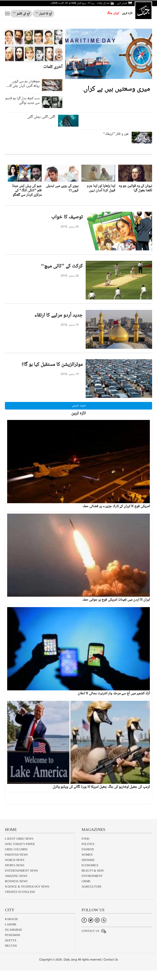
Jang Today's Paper (20, 844)
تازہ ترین (127, 13)
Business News (16, 881)
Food (85, 838)
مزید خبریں (78, 405)
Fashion (88, 849)
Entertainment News (21, 870)
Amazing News (16, 876)
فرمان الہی (122, 3)
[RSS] (103, 919)
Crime (86, 881)
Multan (11, 945)
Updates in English (20, 891)
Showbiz (88, 860)
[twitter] (90, 919)
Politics (88, 844)
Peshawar (12, 935)
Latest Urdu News (19, 838)
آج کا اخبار (45, 14)
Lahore (11, 924)
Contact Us (90, 931)
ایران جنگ (113, 13)
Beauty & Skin (93, 870)
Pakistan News (16, 854)
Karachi (11, 919)
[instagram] (97, 919)
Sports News (14, 865)
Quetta (10, 940)
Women (87, 854)
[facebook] (84, 919)
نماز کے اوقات (103, 3)
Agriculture (92, 886)
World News (14, 860)
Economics (90, 865)
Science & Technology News (27, 886)
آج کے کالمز (23, 14)
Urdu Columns (16, 849)
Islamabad (13, 929)
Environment (92, 876)
